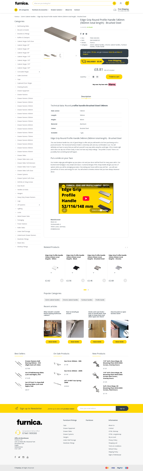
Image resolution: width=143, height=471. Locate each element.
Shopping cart (113, 443)
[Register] (121, 3)
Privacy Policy (113, 440)
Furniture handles (86, 300)
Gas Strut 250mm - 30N (72, 361)
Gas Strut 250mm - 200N (73, 371)
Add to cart (115, 77)
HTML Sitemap (113, 431)
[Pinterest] (86, 33)
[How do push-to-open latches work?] (120, 330)
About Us (111, 425)
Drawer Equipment (69, 428)
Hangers (65, 437)
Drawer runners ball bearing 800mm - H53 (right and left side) (33, 363)
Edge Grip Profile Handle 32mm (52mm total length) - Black (75, 257)
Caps (64, 425)
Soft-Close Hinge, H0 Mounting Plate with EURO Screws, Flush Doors (113, 388)
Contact (111, 428)
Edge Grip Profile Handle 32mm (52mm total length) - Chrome (117, 257)
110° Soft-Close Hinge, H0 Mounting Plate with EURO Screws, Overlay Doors (113, 363)
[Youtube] (28, 457)
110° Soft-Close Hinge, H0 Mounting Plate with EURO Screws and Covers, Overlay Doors (113, 375)
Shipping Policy (113, 452)
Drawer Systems (68, 434)
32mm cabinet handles (97, 45)
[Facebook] (80, 33)
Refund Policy (113, 449)
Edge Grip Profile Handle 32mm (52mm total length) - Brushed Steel (96, 257)
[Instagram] (23, 457)
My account (112, 437)
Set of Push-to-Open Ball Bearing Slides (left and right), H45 (34, 384)
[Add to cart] (62, 280)
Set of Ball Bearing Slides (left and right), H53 (34, 373)
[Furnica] (29, 422)
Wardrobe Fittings (68, 443)
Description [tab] (86, 96)
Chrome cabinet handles (112, 45)
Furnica (17, 16)
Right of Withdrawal (115, 455)
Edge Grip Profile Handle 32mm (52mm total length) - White (54, 257)
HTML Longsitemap (115, 434)
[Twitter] (83, 33)
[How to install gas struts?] (75, 330)
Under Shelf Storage (69, 440)
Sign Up (122, 408)
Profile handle (100, 46)
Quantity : (83, 77)
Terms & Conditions (115, 446)
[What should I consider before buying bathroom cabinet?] (52, 330)
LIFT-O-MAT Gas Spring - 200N (73, 381)
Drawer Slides (67, 431)
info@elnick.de (55, 229)
